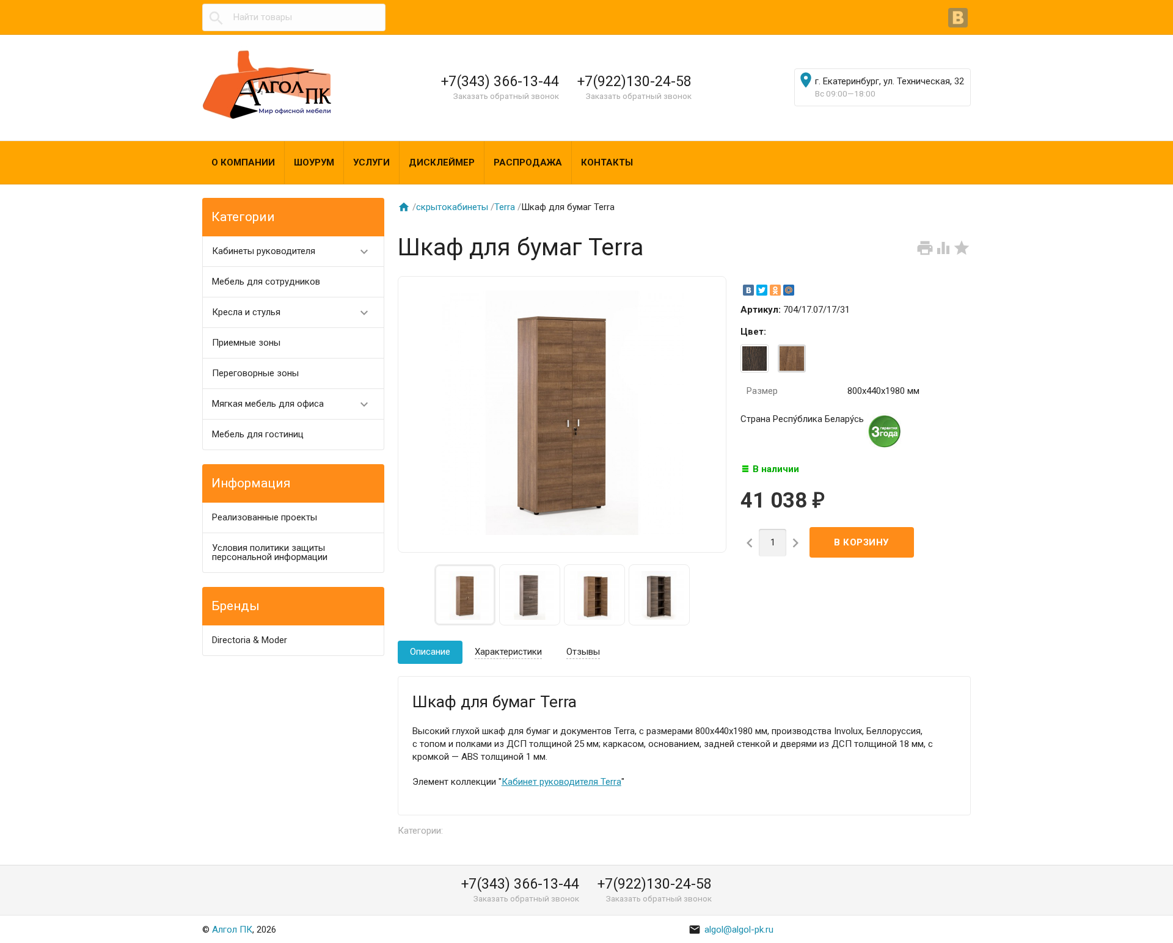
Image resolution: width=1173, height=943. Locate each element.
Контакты (607, 162)
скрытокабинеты (452, 207)
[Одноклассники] (775, 290)
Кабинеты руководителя (291, 251)
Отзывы (583, 651)
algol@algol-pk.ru (731, 929)
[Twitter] (761, 290)
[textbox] (294, 17)
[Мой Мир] (788, 290)
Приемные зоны (246, 342)
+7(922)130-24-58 (634, 81)
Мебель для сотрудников (266, 281)
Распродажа (528, 162)
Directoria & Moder (249, 640)
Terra (504, 207)
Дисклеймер (442, 162)
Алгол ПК (232, 929)
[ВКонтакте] (959, 18)
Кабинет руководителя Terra (561, 781)
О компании (243, 162)
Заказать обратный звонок (506, 96)
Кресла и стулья (291, 312)
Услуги (371, 162)
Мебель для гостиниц (258, 434)
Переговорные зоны (255, 373)
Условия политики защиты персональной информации (269, 552)
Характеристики (508, 651)
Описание (430, 651)
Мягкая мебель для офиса (291, 404)
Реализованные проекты (264, 517)
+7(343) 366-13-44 (500, 81)
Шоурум (314, 162)
